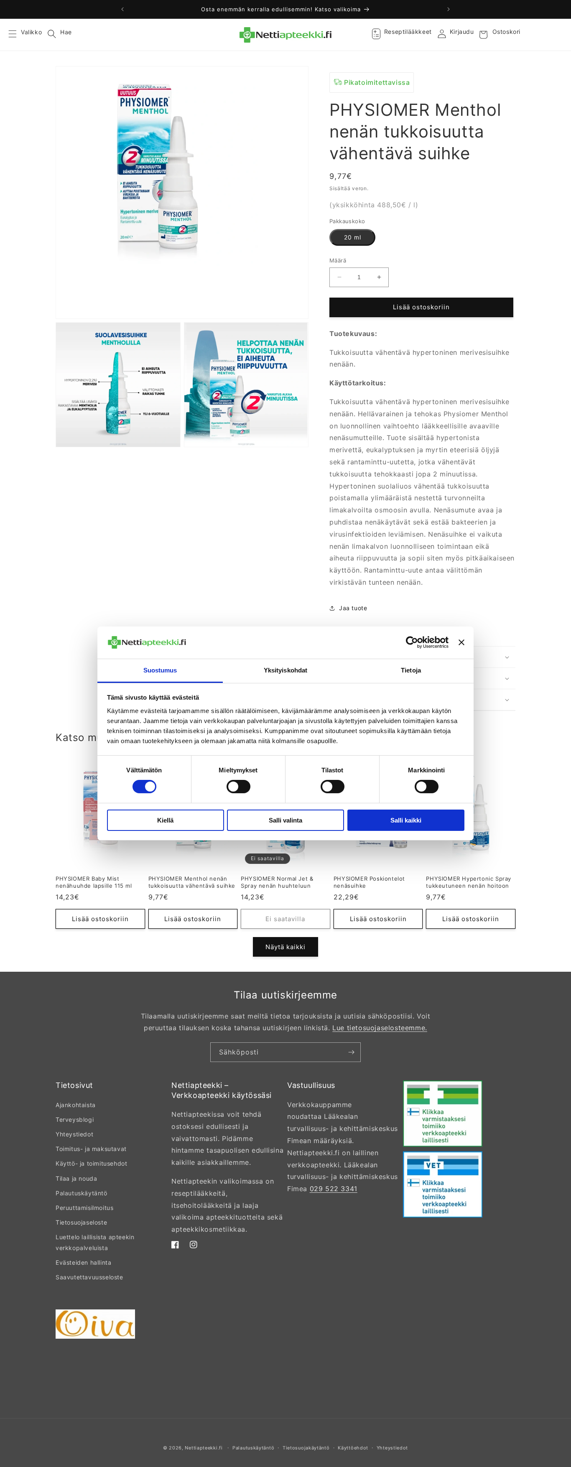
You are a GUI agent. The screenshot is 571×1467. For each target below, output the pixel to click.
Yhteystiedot (74, 1134)
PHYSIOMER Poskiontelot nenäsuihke (369, 882)
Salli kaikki (405, 820)
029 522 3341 (333, 1188)
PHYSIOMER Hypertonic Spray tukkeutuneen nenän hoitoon (468, 882)
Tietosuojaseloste (81, 1222)
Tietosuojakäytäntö (306, 1448)
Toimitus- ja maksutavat (91, 1148)
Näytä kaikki (285, 947)
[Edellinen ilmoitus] (122, 9)
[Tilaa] (351, 1052)
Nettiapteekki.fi (203, 1448)
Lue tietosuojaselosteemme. (379, 1028)
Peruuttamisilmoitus (84, 1207)
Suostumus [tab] (160, 670)
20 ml (352, 237)
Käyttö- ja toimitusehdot (91, 1163)
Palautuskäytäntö (81, 1193)
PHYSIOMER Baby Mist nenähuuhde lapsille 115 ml (94, 882)
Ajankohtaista (76, 1104)
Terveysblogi (75, 1119)
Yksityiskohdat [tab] (285, 670)
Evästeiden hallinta (83, 1262)
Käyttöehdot (353, 1448)
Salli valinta (285, 820)
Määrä (337, 260)
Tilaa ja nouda (76, 1178)
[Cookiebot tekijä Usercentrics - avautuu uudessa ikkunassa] (412, 642)
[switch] (238, 786)
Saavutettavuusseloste (89, 1277)
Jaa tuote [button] (353, 607)
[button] (17, 34)
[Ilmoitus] (448, 9)
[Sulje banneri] (461, 642)
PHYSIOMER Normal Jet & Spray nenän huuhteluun (277, 882)
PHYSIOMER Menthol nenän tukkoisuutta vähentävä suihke (191, 882)
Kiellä (165, 820)
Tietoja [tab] (411, 670)
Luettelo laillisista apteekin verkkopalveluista (95, 1242)
